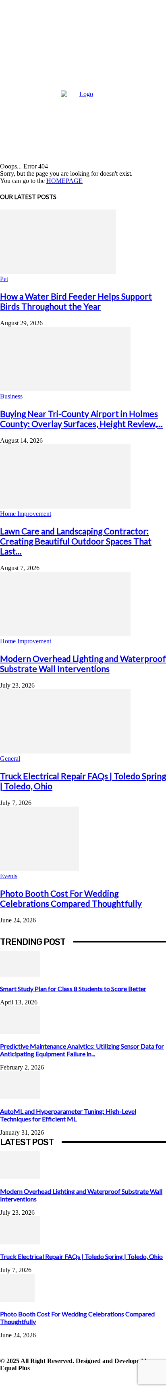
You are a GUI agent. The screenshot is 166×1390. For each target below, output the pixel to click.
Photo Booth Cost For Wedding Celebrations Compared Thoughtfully (71, 898)
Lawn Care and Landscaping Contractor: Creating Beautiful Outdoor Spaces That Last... (75, 541)
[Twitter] (80, 1381)
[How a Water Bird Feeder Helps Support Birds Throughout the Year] (58, 271)
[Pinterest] (61, 1381)
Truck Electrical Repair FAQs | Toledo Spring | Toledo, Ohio (81, 1256)
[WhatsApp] (98, 1381)
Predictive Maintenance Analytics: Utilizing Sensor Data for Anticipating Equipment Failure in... (82, 1049)
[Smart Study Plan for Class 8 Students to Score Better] (20, 974)
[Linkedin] (43, 1381)
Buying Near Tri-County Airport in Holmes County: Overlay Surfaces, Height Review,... (81, 419)
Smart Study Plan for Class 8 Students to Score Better (73, 988)
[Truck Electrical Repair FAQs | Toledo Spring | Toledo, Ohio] (65, 751)
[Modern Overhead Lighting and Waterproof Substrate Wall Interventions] (65, 633)
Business (11, 396)
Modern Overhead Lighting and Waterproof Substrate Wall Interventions (83, 663)
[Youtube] (116, 1381)
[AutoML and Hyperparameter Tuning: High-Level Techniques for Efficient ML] (20, 1097)
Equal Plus (15, 1368)
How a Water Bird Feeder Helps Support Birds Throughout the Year (76, 301)
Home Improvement (25, 513)
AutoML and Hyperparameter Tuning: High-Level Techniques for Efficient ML (68, 1115)
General (10, 758)
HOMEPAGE (64, 180)
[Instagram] (25, 1381)
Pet (4, 278)
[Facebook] (7, 1381)
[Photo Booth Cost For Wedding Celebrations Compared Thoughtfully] (39, 868)
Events (8, 876)
